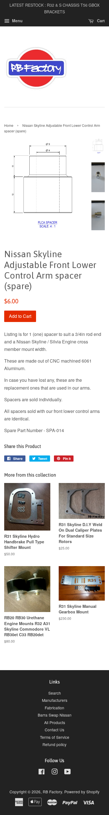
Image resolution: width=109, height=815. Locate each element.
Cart (100, 20)
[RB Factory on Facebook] (41, 772)
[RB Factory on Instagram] (54, 772)
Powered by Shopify (81, 791)
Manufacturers (54, 700)
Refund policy (54, 744)
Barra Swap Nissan (55, 715)
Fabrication (54, 707)
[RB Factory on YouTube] (67, 772)
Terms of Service (54, 737)
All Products (54, 722)
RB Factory (52, 791)
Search (54, 693)
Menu (17, 20)
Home (8, 125)
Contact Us (54, 729)
